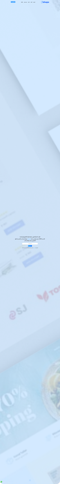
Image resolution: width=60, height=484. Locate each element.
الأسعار (31, 2)
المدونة (29, 2)
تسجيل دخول (25, 2)
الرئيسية (34, 2)
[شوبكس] (45, 2)
